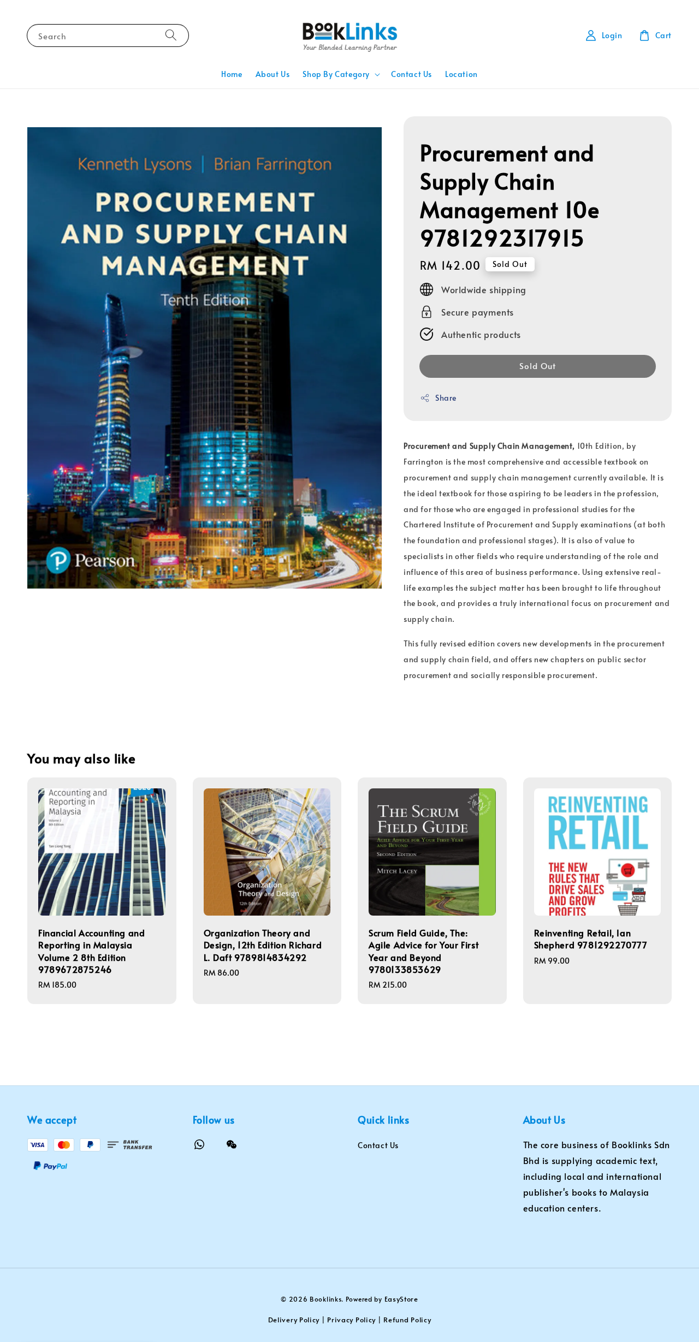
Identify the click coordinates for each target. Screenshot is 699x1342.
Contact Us (411, 74)
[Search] (170, 35)
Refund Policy (407, 1320)
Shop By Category (336, 74)
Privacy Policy (351, 1320)
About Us (273, 74)
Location (461, 74)
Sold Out (537, 365)
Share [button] (446, 398)
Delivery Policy (294, 1320)
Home (231, 74)
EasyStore (401, 1299)
